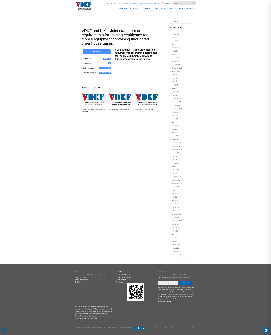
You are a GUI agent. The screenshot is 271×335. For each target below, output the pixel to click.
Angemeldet (148, 3)
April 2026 (175, 47)
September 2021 (177, 221)
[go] (194, 3)
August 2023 (176, 153)
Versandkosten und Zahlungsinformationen (183, 327)
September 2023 (177, 149)
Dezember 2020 (176, 251)
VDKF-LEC (113, 3)
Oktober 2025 (176, 64)
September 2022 (177, 183)
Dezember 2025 (176, 61)
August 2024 (176, 112)
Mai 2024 (174, 122)
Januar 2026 (175, 58)
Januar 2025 (175, 95)
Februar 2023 (176, 170)
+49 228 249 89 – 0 (124, 275)
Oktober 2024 (176, 105)
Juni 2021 (175, 231)
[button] (4, 330)
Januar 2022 (175, 210)
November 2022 (176, 177)
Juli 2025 (174, 75)
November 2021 (176, 214)
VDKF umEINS (133, 3)
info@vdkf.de (122, 280)
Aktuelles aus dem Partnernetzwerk (118, 109)
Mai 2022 (174, 197)
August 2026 (176, 34)
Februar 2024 (176, 132)
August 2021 (176, 224)
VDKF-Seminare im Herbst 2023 (144, 109)
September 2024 (177, 109)
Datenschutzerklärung (164, 301)
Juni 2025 (175, 78)
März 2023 (175, 166)
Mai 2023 (174, 160)
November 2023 (176, 143)
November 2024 (176, 102)
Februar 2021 (176, 244)
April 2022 (175, 200)
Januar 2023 (175, 173)
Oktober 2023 (176, 146)
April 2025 (175, 85)
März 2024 (175, 129)
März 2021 (175, 241)
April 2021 (175, 238)
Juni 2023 (175, 156)
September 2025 (177, 68)
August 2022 (176, 187)
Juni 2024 (175, 119)
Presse (107, 3)
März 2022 (175, 204)
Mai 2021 (174, 234)
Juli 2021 (174, 227)
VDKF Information (123, 3)
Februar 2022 (176, 207)
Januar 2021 (175, 248)
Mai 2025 (174, 81)
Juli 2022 (174, 190)
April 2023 (175, 163)
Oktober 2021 (176, 217)
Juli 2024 (174, 115)
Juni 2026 (175, 41)
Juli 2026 (174, 37)
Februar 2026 (176, 54)
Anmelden (156, 3)
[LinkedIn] (139, 328)
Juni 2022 (175, 193)
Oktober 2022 (176, 180)
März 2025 (175, 88)
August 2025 (176, 71)
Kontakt (141, 3)
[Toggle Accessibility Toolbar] (266, 330)
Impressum (151, 327)
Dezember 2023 (176, 139)
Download (96, 51)
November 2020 (176, 255)
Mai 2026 (174, 44)
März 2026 (175, 51)
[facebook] (134, 328)
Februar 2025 (176, 92)
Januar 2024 (175, 136)
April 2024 (175, 126)
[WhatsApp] (143, 328)
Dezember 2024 (176, 98)
